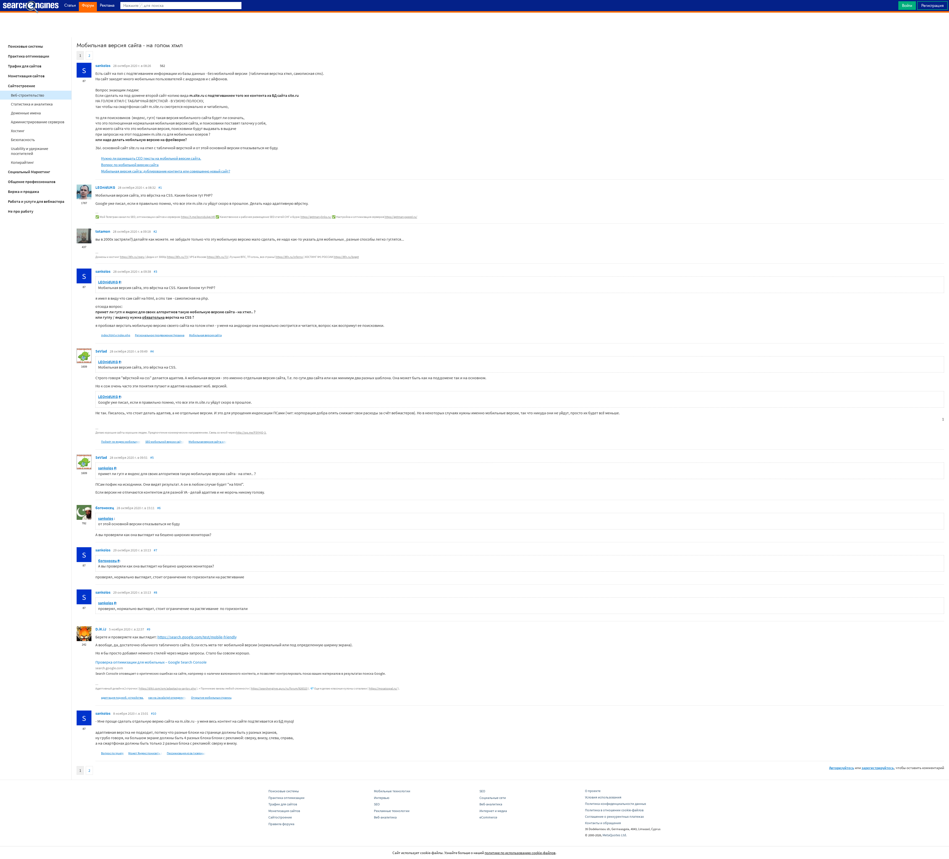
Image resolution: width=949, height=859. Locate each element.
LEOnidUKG (105, 187)
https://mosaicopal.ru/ (383, 688)
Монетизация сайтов (26, 75)
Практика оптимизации (28, 56)
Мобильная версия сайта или (208, 441)
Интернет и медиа (493, 811)
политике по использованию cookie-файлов (520, 852)
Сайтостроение (21, 85)
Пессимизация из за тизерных (186, 753)
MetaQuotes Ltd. (615, 835)
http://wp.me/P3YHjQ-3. (251, 432)
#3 (155, 271)
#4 (152, 351)
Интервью (381, 798)
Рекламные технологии (392, 811)
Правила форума (281, 824)
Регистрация (932, 5)
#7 (155, 550)
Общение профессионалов (31, 181)
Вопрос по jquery (112, 753)
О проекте (593, 791)
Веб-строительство (27, 95)
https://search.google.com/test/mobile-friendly (197, 636)
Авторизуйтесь (841, 767)
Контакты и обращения (603, 823)
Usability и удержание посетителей (29, 151)
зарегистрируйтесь (878, 767)
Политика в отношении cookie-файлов (614, 810)
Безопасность (23, 139)
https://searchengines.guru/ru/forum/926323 (279, 688)
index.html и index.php (115, 335)
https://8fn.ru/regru (132, 257)
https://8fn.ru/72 (217, 257)
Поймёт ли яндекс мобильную (121, 441)
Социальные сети (492, 798)
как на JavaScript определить (167, 697)
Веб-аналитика (385, 817)
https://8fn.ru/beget (346, 257)
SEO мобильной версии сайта (164, 441)
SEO (377, 804)
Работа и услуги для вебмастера (36, 201)
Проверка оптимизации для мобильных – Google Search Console (151, 662)
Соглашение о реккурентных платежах (614, 816)
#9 (148, 629)
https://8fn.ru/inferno (289, 257)
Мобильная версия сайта (205, 335)
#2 (155, 231)
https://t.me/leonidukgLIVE (198, 217)
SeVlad (101, 351)
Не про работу (20, 211)
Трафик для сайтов (24, 65)
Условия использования (603, 797)
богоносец (104, 507)
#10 (153, 713)
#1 (160, 187)
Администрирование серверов (37, 121)
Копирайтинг (22, 162)
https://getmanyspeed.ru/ (401, 217)
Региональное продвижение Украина (159, 335)
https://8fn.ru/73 (177, 257)
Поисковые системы (25, 46)
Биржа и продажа (23, 191)
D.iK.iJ (100, 629)
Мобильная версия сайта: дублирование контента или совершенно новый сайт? (165, 171)
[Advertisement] (474, 25)
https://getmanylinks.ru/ (316, 217)
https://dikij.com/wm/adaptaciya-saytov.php (167, 688)
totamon (102, 231)
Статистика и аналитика (32, 104)
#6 (159, 508)
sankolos (102, 65)
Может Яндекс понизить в (145, 753)
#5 (152, 457)
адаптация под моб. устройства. (122, 697)
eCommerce (488, 817)
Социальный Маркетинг (29, 171)
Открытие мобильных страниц (211, 697)
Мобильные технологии (392, 791)
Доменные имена (26, 112)
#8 (155, 592)
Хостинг (18, 130)
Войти (907, 5)
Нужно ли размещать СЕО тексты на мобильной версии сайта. (151, 158)
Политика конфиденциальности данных (615, 803)
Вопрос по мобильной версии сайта (130, 164)
